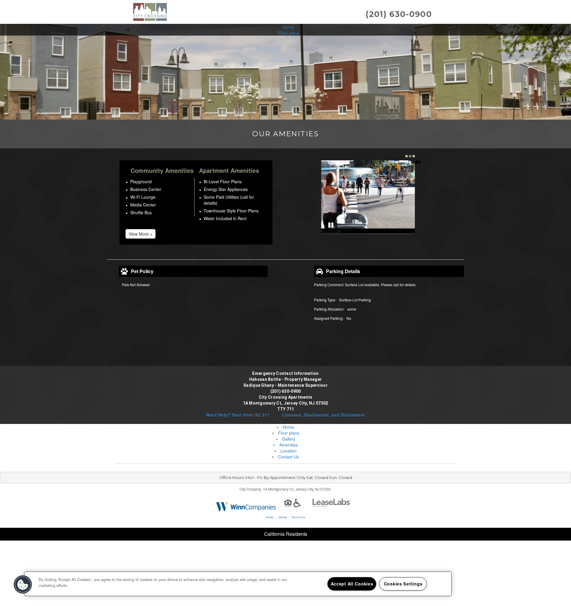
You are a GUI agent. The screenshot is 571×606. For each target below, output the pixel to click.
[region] (238, 583)
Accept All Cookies (352, 584)
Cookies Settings (403, 584)
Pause (330, 225)
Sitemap (282, 517)
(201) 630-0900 (398, 14)
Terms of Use (298, 517)
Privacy (270, 517)
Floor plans (288, 33)
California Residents (285, 533)
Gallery (288, 439)
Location (288, 451)
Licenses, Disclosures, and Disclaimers (323, 415)
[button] (22, 584)
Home (288, 27)
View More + (140, 234)
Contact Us (288, 457)
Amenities (288, 445)
